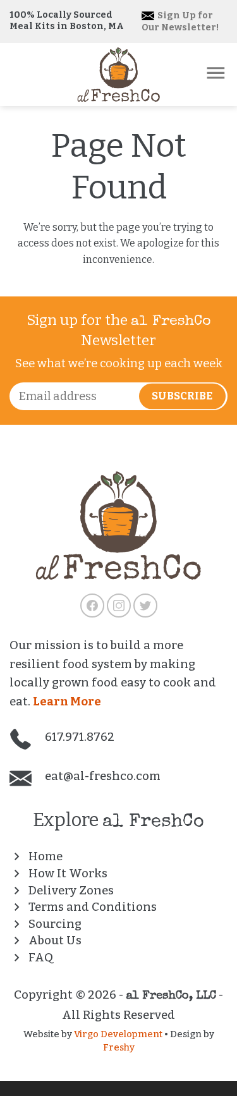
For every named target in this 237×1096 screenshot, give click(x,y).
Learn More (67, 702)
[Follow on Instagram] (119, 606)
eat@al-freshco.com (101, 776)
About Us (55, 940)
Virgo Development (118, 1034)
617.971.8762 (78, 737)
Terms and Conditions (92, 907)
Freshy (119, 1047)
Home (45, 856)
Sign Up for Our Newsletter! (180, 21)
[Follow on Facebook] (92, 606)
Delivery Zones (71, 891)
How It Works (67, 873)
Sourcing (55, 924)
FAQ (40, 958)
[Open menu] (216, 73)
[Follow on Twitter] (145, 606)
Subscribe (182, 397)
